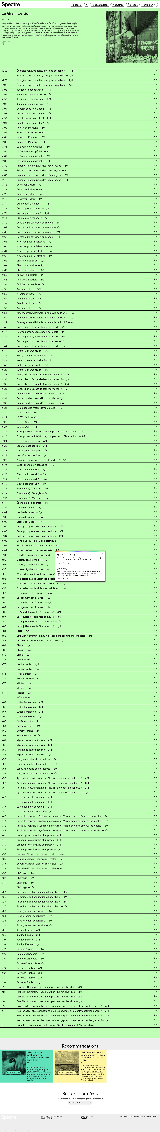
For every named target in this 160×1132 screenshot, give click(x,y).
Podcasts (77, 4)
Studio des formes (17, 1130)
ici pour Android (63, 563)
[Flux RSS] (3, 43)
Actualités (118, 4)
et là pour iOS (62, 568)
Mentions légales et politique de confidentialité (138, 1116)
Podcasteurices (100, 4)
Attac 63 (8, 20)
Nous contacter (47, 1116)
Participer (147, 4)
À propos (133, 4)
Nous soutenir (62, 578)
